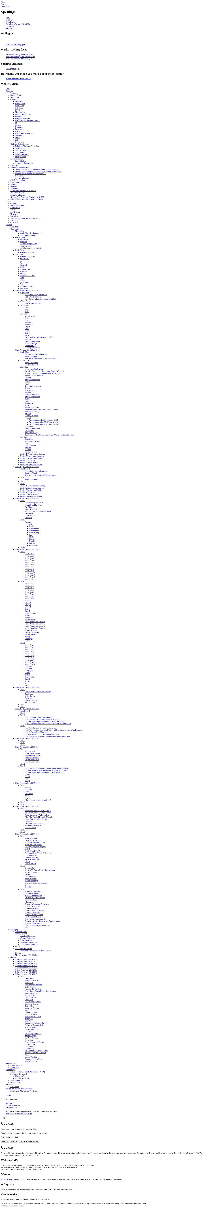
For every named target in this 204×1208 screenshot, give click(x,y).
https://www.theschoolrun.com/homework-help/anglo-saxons (47, 736)
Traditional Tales (31, 855)
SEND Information (17, 180)
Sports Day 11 (30, 575)
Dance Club (29, 1006)
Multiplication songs (32, 411)
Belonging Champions (28, 942)
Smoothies (28, 887)
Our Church (19, 152)
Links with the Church (18, 1074)
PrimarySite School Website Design (19, 1114)
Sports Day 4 (29, 560)
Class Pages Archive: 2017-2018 (27, 738)
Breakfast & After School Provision (19, 1089)
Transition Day (30, 1044)
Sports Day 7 (29, 566)
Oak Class (19, 108)
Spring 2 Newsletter (32, 395)
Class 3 (22, 484)
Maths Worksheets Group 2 (35, 624)
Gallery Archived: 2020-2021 (26, 964)
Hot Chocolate (30, 995)
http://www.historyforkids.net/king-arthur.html (42, 734)
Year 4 (27, 312)
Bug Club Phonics (31, 356)
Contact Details (16, 95)
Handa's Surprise (31, 838)
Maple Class (19, 101)
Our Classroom (30, 864)
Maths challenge (31, 344)
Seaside (27, 798)
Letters (12, 210)
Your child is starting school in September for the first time (36, 169)
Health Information (17, 206)
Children (9, 20)
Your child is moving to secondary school (30, 174)
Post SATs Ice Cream (32, 981)
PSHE (31, 537)
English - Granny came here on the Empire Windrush (44, 371)
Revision (28, 448)
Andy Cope (29, 1021)
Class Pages (10, 22)
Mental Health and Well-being (26, 955)
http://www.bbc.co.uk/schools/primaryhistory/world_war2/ (46, 770)
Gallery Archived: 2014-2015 (26, 974)
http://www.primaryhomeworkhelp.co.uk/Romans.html (45, 721)
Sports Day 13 (30, 579)
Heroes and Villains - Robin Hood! (38, 813)
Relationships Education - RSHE (27, 121)
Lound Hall (29, 1000)
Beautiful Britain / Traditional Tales (38, 511)
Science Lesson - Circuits (34, 915)
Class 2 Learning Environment (36, 883)
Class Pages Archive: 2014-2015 (27, 806)
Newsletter (14, 214)
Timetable (23, 242)
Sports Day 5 (29, 562)
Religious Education (22, 118)
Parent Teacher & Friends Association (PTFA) (27, 1072)
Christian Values (21, 932)
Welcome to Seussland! (33, 826)
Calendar (13, 203)
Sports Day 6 (29, 564)
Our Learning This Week (34, 503)
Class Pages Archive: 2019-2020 (27, 688)
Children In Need (31, 1012)
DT (21, 261)
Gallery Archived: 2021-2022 (26, 961)
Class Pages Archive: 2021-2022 (27, 499)
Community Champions (29, 944)
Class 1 (22, 477)
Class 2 (22, 482)
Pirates (27, 796)
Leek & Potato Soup (32, 906)
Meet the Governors (17, 1080)
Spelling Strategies (12, 69)
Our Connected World (23, 949)
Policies (13, 184)
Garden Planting (31, 1057)
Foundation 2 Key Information (36, 295)
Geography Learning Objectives (37, 904)
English (27, 327)
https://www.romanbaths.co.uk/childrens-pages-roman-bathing (48, 724)
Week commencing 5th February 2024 (20, 55)
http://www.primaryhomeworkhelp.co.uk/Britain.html (44, 772)
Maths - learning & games (34, 369)
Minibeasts (29, 902)
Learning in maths (31, 416)
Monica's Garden (31, 1061)
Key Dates (19, 176)
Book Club (29, 439)
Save (21, 1206)
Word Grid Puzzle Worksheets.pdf (18, 79)
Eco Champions (26, 940)
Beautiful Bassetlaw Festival (35, 1053)
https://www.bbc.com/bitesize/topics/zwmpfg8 (42, 719)
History (18, 131)
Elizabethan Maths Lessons (35, 898)
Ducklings (28, 1031)
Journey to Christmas (32, 1008)
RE (30, 535)
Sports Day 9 (29, 571)
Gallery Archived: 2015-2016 (26, 972)
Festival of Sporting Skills (34, 1025)
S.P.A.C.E (14, 220)
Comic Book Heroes (32, 753)
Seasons (28, 787)
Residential (24, 288)
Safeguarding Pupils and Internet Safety (25, 218)
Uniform (13, 186)
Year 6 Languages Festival (34, 1042)
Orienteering (29, 1048)
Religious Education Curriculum (27, 146)
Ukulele (27, 874)
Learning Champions (28, 936)
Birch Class (10, 26)
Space (27, 792)
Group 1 (28, 600)
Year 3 (27, 310)
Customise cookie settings (29, 1141)
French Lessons (30, 876)
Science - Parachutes (32, 913)
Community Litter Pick (33, 1059)
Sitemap (9, 1103)
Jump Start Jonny (31, 433)
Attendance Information (24, 163)
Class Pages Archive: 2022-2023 (27, 467)
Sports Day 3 (29, 558)
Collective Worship (22, 155)
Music (17, 138)
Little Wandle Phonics (28, 235)
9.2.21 (27, 685)
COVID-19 (14, 223)
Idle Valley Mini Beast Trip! (35, 843)
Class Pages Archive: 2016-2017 (27, 747)
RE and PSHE (30, 620)
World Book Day (31, 613)
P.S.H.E (18, 953)
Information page (31, 452)
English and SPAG (32, 632)
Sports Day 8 (29, 569)
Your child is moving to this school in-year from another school (38, 172)
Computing (19, 135)
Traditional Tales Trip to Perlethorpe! (38, 853)
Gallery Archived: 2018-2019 (26, 966)
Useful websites (30, 445)
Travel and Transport (32, 840)
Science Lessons (31, 872)
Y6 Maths (28, 668)
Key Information (16, 159)
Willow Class (20, 104)
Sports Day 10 (30, 573)
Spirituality (19, 148)
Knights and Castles (32, 760)
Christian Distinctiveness (19, 144)
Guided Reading (31, 630)
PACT (27, 1055)
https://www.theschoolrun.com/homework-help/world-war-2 (47, 768)
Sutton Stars (14, 1068)
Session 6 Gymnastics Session (31, 465)
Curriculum (14, 99)
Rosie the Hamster (31, 893)
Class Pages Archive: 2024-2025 (27, 290)
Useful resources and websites (31, 248)
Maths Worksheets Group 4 (35, 628)
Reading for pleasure (32, 441)
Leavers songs (30, 316)
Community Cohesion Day (35, 1023)
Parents (8, 201)
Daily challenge (30, 346)
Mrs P (27, 1010)
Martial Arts (29, 983)
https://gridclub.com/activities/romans (38, 717)
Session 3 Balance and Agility (31, 458)
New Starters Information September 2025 (40, 299)
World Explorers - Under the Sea (37, 815)
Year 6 (27, 318)
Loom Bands (29, 978)
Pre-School (10, 1085)
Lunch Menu (15, 212)
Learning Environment (33, 923)
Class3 (22, 547)
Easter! (27, 849)
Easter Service (30, 987)
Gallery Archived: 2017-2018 (26, 968)
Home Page (5, 6)
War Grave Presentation (33, 896)
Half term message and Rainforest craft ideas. (41, 409)
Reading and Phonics (23, 114)
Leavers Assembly (31, 1029)
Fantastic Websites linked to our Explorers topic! (43, 921)
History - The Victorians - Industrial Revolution (42, 373)
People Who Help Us (32, 755)
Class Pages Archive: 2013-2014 (27, 834)
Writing (18, 116)
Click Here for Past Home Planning (38, 692)
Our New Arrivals (31, 1038)
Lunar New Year (31, 509)
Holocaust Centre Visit (33, 891)
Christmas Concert (31, 1004)
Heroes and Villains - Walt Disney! (38, 811)
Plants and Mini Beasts (33, 845)
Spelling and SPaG (32, 407)
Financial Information (18, 195)
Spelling (28, 378)
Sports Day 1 (29, 554)
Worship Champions (27, 938)
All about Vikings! (31, 881)
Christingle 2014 (31, 998)
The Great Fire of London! (35, 823)
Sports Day (29, 1040)
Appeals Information (22, 178)
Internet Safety (20, 161)
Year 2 (27, 307)
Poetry (27, 399)
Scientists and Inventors (33, 505)
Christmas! (29, 821)
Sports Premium (16, 1065)
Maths (22, 278)
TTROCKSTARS (31, 365)
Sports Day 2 (29, 556)
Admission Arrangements (19, 167)
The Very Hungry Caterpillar (35, 847)
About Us (9, 91)
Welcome (13, 93)
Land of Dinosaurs (31, 762)
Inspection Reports (17, 193)
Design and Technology (24, 133)
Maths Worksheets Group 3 (35, 626)
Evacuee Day (30, 868)
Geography (19, 127)
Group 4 (28, 607)
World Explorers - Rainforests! (36, 819)
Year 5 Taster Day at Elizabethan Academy (41, 991)
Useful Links (15, 1082)
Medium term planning (28, 244)
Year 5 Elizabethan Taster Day (36, 919)
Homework (19, 142)
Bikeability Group (31, 993)
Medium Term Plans (27, 256)
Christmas (28, 518)
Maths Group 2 (35, 530)
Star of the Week (31, 1014)
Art (16, 140)
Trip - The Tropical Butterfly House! (38, 817)
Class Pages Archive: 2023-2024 (18, 24)
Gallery (13, 957)
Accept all (14, 1141)
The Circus (29, 507)
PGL (26, 927)
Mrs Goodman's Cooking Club (36, 1051)
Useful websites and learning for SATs (39, 337)
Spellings (9, 28)
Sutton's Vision (20, 150)
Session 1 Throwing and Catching (32, 454)
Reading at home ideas (33, 386)
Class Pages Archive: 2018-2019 (27, 709)
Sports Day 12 (30, 577)
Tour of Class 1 (30, 828)
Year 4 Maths (29, 677)
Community (10, 1070)
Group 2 (28, 603)
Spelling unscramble (32, 348)
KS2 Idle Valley (30, 1027)
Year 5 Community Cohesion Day (37, 925)
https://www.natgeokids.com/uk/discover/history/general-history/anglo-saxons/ (54, 730)
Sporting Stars (11, 1063)
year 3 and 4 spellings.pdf (15, 45)
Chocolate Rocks (31, 900)
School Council (21, 934)
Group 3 (28, 605)
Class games (29, 431)
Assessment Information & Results (23, 191)
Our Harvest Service (22, 1078)
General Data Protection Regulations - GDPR (27, 197)
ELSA (17, 947)
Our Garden (29, 1046)
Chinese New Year (31, 700)
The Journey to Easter (33, 917)
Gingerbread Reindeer (33, 1002)
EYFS (17, 110)
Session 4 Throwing (27, 460)
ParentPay (14, 216)
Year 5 (27, 320)
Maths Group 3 (35, 533)
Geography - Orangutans (34, 375)
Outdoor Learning (31, 908)
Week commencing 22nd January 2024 (20, 57)
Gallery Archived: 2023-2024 (26, 959)
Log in (3, 4)
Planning (28, 522)
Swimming (14, 189)
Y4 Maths (28, 666)
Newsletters (24, 240)
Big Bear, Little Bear (32, 859)
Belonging (14, 930)
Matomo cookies (13, 1179)
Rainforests (29, 513)
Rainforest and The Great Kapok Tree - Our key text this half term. (49, 435)
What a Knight (30, 1036)
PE (16, 123)
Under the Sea (30, 516)
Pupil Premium (15, 182)
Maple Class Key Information (31, 233)
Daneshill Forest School (33, 985)
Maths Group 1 (35, 528)
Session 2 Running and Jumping (32, 456)
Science (18, 125)
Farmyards (28, 789)
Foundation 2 (25, 469)
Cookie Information (13, 1105)
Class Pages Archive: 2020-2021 (27, 550)
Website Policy (11, 1107)
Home (8, 18)
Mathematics (20, 112)
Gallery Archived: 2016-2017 (26, 970)
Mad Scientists (30, 751)
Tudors (27, 777)
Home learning (25, 246)
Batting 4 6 (29, 1019)
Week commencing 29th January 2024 (20, 59)
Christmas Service (22, 1076)
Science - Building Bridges (35, 910)
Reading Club (25, 269)
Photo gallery (29, 426)
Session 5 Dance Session (29, 462)
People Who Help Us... (33, 851)
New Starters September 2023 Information (40, 475)
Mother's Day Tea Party (33, 989)
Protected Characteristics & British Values (35, 951)
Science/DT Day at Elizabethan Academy (40, 870)
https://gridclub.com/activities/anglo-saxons (41, 728)
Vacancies (14, 165)
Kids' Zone (14, 227)
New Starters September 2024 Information (40, 358)
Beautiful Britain (31, 702)
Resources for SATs (27, 276)
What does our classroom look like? (38, 800)
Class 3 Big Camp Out (33, 1034)
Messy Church (20, 157)
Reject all (5, 1141)
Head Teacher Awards (33, 1017)
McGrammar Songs (27, 252)
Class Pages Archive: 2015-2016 (27, 783)
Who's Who (14, 97)
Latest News (15, 208)
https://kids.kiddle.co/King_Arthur (37, 732)
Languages (19, 129)
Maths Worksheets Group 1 (35, 622)
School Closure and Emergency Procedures (26, 199)
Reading (28, 339)
